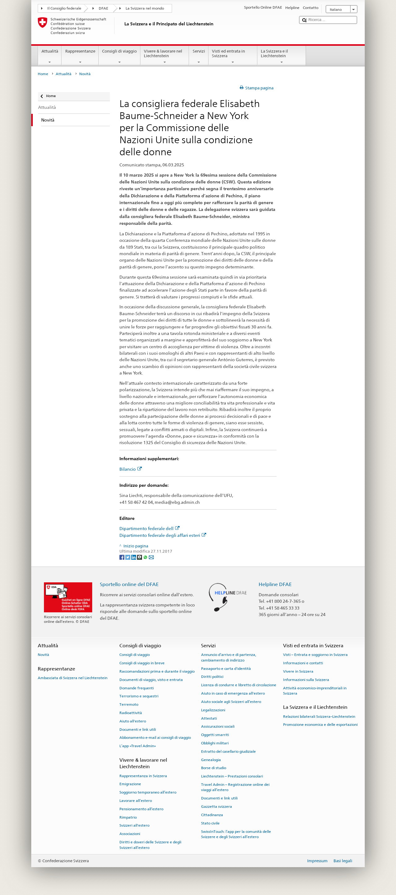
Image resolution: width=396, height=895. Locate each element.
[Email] (151, 557)
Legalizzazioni (213, 710)
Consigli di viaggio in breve (142, 663)
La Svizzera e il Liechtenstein (274, 53)
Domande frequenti (136, 688)
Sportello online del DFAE (129, 584)
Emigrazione (130, 784)
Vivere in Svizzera (298, 671)
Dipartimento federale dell (146, 528)
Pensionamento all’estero (141, 809)
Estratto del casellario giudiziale (228, 751)
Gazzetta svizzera (216, 806)
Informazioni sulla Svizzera (306, 680)
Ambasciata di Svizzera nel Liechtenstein (72, 678)
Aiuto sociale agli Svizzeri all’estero (231, 702)
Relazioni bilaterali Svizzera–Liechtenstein (319, 716)
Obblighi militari (215, 743)
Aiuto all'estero (132, 721)
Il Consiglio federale (64, 8)
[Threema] (140, 557)
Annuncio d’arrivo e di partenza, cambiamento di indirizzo (228, 657)
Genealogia (211, 759)
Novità (43, 655)
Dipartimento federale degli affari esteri (159, 535)
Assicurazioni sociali (218, 726)
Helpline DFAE (275, 584)
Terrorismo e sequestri (138, 696)
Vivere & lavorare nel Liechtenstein (163, 53)
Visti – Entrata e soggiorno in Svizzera (315, 655)
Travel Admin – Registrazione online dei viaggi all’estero (235, 787)
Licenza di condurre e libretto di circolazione (238, 685)
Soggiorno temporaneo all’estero (147, 792)
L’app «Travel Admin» (137, 746)
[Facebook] (122, 557)
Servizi (199, 51)
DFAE (103, 8)
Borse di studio (213, 768)
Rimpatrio (128, 817)
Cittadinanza (212, 815)
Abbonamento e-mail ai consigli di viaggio (155, 737)
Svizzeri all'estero (134, 825)
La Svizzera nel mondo (145, 8)
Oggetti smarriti (215, 735)
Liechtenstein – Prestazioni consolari (232, 776)
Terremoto (128, 704)
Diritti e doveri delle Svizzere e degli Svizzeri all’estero (150, 845)
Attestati (209, 718)
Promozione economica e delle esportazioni (320, 724)
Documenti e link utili (137, 729)
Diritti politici (212, 676)
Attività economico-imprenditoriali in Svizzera (314, 690)
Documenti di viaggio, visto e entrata (151, 680)
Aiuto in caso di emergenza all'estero (233, 693)
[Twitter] (128, 557)
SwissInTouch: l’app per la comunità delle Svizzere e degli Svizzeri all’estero (236, 834)
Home (43, 74)
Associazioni (129, 834)
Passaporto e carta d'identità (226, 668)
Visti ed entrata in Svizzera (228, 53)
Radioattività (130, 713)
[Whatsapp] (146, 557)
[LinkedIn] (134, 557)
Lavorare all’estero (135, 801)
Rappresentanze (80, 51)
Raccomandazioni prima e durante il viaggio (157, 671)
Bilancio (127, 469)
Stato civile (210, 823)
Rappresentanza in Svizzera (143, 775)
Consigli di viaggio (119, 51)
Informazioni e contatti (303, 663)
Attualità (49, 51)
